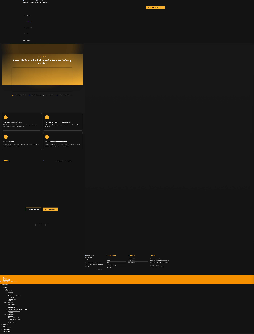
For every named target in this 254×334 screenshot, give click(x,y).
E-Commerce (11, 297)
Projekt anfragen (6, 328)
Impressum (5, 278)
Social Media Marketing (13, 317)
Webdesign (10, 292)
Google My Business (12, 322)
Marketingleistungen (10, 314)
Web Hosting (11, 300)
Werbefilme (10, 321)
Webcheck (10, 294)
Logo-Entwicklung (12, 304)
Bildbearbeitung (11, 307)
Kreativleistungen (9, 302)
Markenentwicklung (12, 306)
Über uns (5, 287)
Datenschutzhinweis (6, 279)
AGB (3, 277)
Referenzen (5, 324)
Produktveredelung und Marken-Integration (18, 309)
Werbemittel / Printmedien (14, 311)
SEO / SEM (10, 316)
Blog (4, 326)
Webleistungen (8, 290)
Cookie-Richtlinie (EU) (6, 280)
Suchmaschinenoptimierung (14, 295)
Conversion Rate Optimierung (14, 319)
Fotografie (10, 312)
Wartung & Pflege (12, 299)
